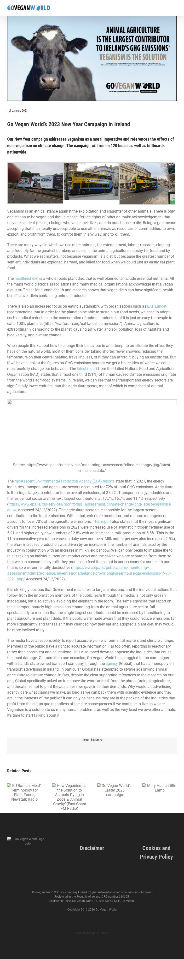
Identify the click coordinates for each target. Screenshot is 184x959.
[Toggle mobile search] (166, 8)
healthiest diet (26, 278)
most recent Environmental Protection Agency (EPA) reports (64, 481)
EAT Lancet (156, 306)
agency (112, 663)
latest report (87, 368)
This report (102, 521)
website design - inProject (92, 933)
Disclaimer (92, 848)
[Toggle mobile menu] (175, 8)
